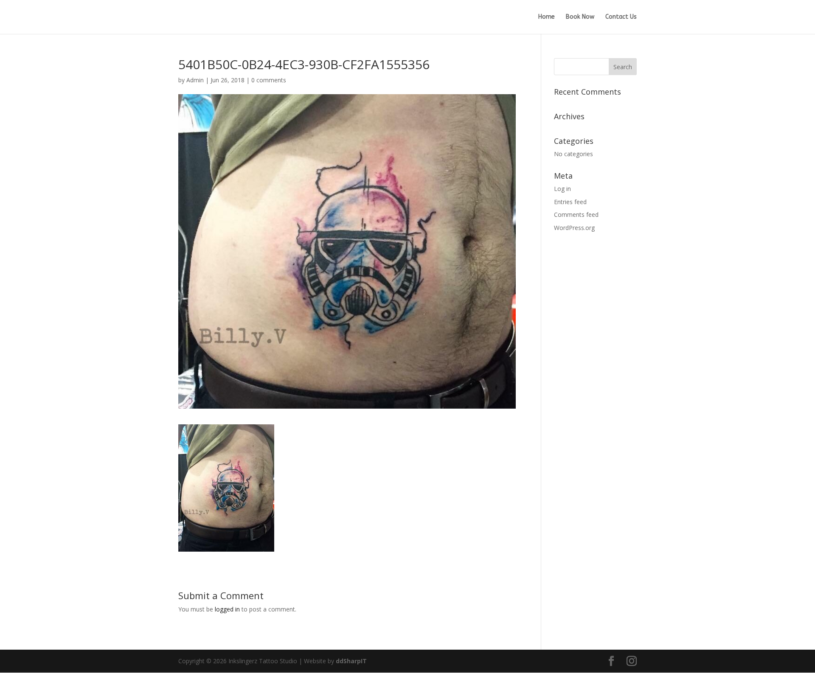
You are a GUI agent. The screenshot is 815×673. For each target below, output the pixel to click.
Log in (562, 189)
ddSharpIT (351, 661)
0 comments (268, 80)
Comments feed (576, 214)
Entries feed (570, 202)
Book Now (580, 17)
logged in (227, 609)
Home (546, 17)
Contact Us (621, 17)
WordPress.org (574, 228)
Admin (195, 80)
